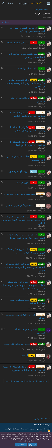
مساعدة (16, 428)
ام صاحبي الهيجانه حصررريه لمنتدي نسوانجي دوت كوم (27, 29)
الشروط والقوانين (43, 428)
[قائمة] (48, 3)
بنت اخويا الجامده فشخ (18, 42)
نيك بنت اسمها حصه (27, 68)
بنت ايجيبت (41, 335)
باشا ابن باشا (40, 346)
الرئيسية (8, 428)
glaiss (42, 196)
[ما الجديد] (3, 3)
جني (43, 358)
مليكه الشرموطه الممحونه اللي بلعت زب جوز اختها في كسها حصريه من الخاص (23, 220)
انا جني (24, 355)
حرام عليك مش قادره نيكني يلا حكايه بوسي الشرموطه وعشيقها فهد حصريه (25, 83)
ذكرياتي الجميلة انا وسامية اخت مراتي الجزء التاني (27, 129)
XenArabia (42, 431)
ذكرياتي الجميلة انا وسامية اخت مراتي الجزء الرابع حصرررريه (24, 368)
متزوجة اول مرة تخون (19, 171)
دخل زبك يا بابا (23, 182)
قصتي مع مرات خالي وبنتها (17, 343)
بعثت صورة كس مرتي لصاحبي (20, 205)
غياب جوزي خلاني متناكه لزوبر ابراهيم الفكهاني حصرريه (25, 251)
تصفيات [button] (6, 22)
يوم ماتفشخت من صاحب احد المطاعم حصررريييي (26, 55)
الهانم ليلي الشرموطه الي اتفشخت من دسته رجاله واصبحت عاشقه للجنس (25, 267)
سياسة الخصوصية (28, 428)
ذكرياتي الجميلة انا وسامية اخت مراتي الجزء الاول (27, 143)
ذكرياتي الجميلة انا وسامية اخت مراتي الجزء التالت (27, 114)
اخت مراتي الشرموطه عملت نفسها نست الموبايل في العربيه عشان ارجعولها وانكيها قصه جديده (23, 285)
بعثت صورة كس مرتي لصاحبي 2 (19, 193)
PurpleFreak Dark (41, 424)
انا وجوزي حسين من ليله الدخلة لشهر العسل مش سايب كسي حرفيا (26, 236)
